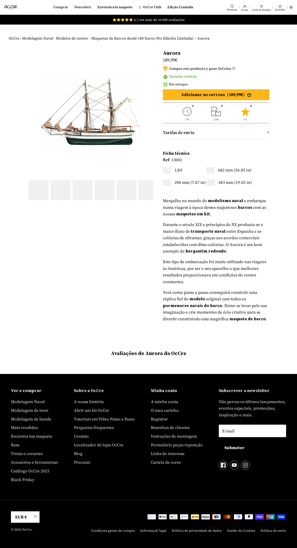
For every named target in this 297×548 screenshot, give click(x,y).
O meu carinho (165, 410)
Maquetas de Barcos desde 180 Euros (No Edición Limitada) (143, 38)
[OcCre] (10, 7)
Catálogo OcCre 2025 (30, 471)
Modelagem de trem (29, 410)
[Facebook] (223, 465)
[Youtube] (234, 465)
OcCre (14, 38)
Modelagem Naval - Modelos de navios (55, 38)
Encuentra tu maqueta (114, 7)
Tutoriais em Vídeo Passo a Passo (104, 419)
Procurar (82, 462)
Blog (78, 453)
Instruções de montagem (174, 436)
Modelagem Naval (28, 401)
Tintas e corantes (27, 453)
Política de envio (273, 530)
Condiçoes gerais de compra (113, 530)
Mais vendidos (24, 427)
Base (15, 445)
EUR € (21, 517)
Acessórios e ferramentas (34, 462)
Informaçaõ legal (153, 530)
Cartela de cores (166, 462)
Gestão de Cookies (241, 530)
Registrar (159, 419)
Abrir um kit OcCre (91, 410)
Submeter (234, 447)
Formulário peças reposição (177, 445)
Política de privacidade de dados (197, 530)
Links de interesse (168, 453)
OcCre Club (152, 7)
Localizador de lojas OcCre (98, 445)
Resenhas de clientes (170, 427)
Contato (81, 436)
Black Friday (22, 479)
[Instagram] (245, 465)
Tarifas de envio (178, 132)
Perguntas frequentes (94, 427)
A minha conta (164, 401)
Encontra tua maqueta (31, 436)
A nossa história (89, 401)
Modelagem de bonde (31, 419)
